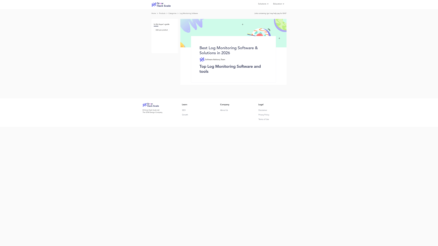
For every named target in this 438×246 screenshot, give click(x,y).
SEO (184, 110)
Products (162, 13)
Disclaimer (262, 110)
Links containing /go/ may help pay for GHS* (270, 13)
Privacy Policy (263, 115)
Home (153, 13)
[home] (161, 4)
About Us (224, 110)
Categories (172, 13)
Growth (185, 115)
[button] (263, 4)
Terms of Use (263, 119)
